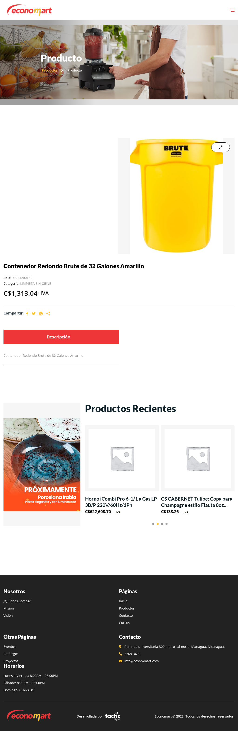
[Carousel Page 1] (153, 524)
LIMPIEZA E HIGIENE (35, 283)
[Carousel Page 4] (166, 524)
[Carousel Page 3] (162, 524)
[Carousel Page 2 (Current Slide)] (158, 524)
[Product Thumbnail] (220, 147)
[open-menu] (232, 10)
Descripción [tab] (58, 336)
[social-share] (27, 313)
